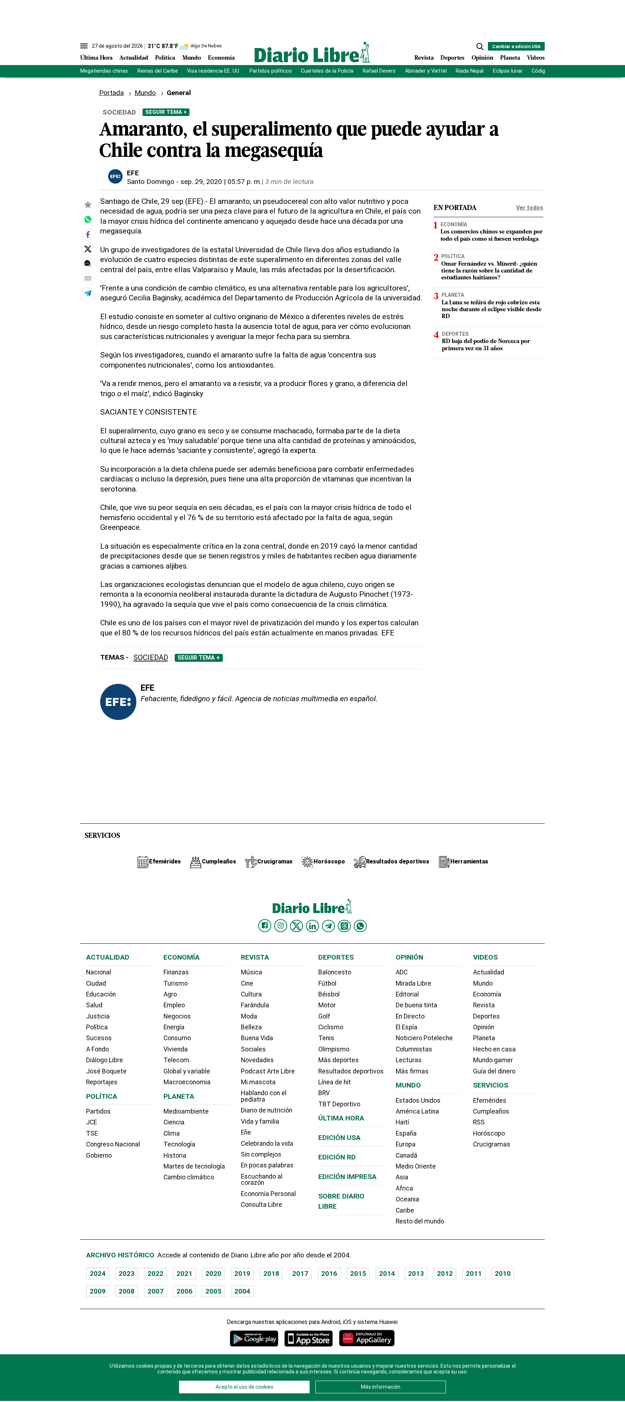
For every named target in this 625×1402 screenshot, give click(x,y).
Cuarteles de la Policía (327, 71)
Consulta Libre (261, 1204)
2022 (155, 1273)
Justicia (98, 1016)
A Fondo (97, 1049)
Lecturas (409, 1060)
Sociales (253, 1049)
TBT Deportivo (339, 1104)
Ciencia (173, 1122)
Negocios (177, 1016)
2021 (184, 1273)
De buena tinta (416, 1005)
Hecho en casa (494, 1049)
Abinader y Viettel (426, 71)
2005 (213, 1291)
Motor (327, 1005)
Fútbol (327, 983)
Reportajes (102, 1082)
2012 (445, 1273)
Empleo (174, 1005)
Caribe (405, 1210)
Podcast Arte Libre (268, 1071)
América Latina (417, 1111)
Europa (406, 1144)
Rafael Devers (379, 71)
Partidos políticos (271, 71)
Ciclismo (330, 1027)
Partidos (98, 1111)
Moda (249, 1016)
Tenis (326, 1038)
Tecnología (179, 1144)
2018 (271, 1273)
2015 (358, 1273)
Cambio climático (188, 1177)
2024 (98, 1273)
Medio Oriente (416, 1166)
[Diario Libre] (312, 52)
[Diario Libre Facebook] (264, 925)
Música (251, 972)
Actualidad (133, 58)
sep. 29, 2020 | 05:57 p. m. (221, 181)
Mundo (191, 58)
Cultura (251, 994)
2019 (242, 1273)
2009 (98, 1291)
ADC (402, 972)
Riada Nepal (470, 71)
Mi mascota (258, 1082)
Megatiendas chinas (104, 71)
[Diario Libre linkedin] (312, 926)
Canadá (406, 1155)
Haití (402, 1122)
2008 (127, 1291)
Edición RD (337, 1157)
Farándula (255, 1005)
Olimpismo (333, 1049)
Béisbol (329, 994)
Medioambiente (186, 1111)
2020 (213, 1273)
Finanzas (176, 972)
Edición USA (339, 1137)
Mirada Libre (413, 983)
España (406, 1133)
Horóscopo (489, 1133)
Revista (424, 58)
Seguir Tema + (166, 112)
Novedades (257, 1060)
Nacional (98, 972)
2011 (474, 1273)
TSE (92, 1133)
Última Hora (96, 58)
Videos (536, 58)
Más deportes (338, 1060)
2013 (416, 1273)
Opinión (482, 58)
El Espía (406, 1027)
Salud (94, 1005)
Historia (174, 1155)
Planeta (510, 58)
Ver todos (529, 207)
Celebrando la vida (267, 1143)
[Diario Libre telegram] (328, 926)
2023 (127, 1273)
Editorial (407, 994)
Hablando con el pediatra (263, 1096)
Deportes (452, 58)
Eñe (246, 1132)
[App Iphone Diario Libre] (308, 1338)
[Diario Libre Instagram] (280, 925)
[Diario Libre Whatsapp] (360, 926)
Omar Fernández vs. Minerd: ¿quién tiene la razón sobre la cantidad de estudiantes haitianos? (489, 271)
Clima (171, 1133)
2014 (387, 1273)
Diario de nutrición (266, 1110)
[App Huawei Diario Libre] (367, 1338)
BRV (324, 1093)
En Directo (410, 1016)
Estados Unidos (418, 1100)
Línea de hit (334, 1082)
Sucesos (99, 1038)
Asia (402, 1177)
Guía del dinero (494, 1071)
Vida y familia (260, 1121)
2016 (329, 1273)
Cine (247, 983)
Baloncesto (334, 972)
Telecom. (177, 1060)
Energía (173, 1027)
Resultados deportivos (351, 1071)
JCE (91, 1122)
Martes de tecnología (194, 1166)
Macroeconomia (187, 1082)
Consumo (177, 1038)
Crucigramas (491, 1144)
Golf (324, 1016)
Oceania (407, 1199)
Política (165, 58)
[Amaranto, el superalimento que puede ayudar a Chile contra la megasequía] (88, 219)
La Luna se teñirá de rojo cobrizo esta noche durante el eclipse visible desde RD (491, 310)
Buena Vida (257, 1038)
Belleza (251, 1027)
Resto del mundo (420, 1221)
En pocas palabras (267, 1165)
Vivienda (175, 1049)
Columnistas (414, 1049)
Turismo (175, 983)
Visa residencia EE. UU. (213, 71)
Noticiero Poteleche (424, 1038)
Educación (101, 994)
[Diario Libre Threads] (344, 926)
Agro (170, 994)
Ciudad (96, 983)
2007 (155, 1291)
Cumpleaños (491, 1111)
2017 (300, 1273)
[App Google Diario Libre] (254, 1338)
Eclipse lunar (508, 71)
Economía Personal (268, 1193)
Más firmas (412, 1071)
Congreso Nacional (113, 1144)
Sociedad (150, 657)
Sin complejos (261, 1154)
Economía (221, 58)
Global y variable (186, 1071)
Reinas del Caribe (157, 71)
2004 (242, 1291)
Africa (404, 1188)
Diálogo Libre (104, 1060)
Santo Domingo (150, 181)
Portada (111, 93)
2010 (503, 1273)
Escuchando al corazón (261, 1180)
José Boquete (106, 1071)
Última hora (341, 1118)
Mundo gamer (493, 1060)
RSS (479, 1122)
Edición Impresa (347, 1176)
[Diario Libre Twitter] (296, 926)
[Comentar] (88, 263)
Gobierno (99, 1155)
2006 (184, 1291)
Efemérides (489, 1100)
